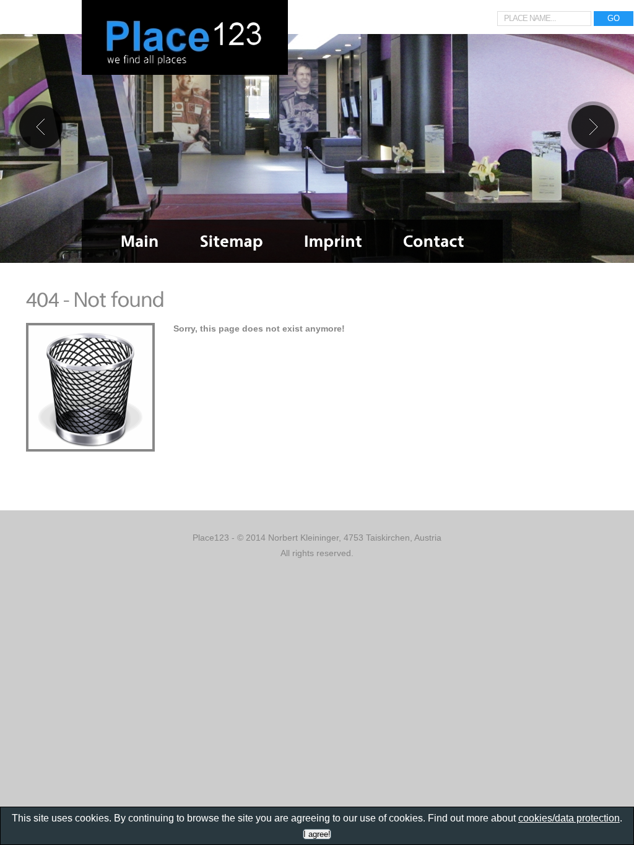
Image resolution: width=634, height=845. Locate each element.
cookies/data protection (569, 818)
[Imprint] (333, 241)
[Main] (140, 241)
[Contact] (434, 241)
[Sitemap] (232, 241)
